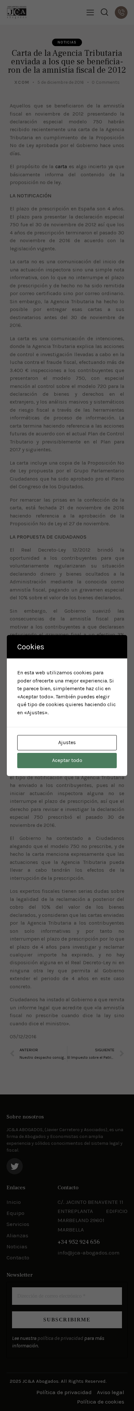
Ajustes (67, 742)
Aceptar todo (67, 760)
